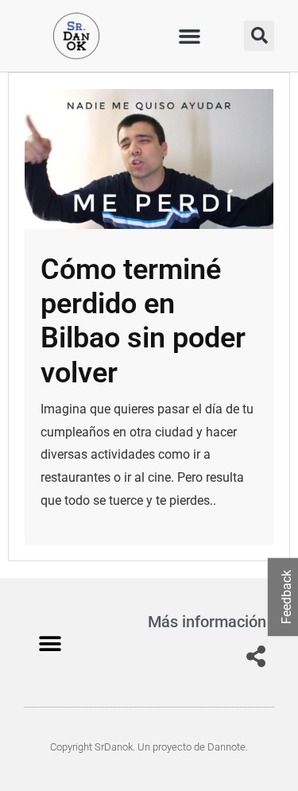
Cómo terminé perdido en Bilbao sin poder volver (143, 321)
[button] (189, 35)
